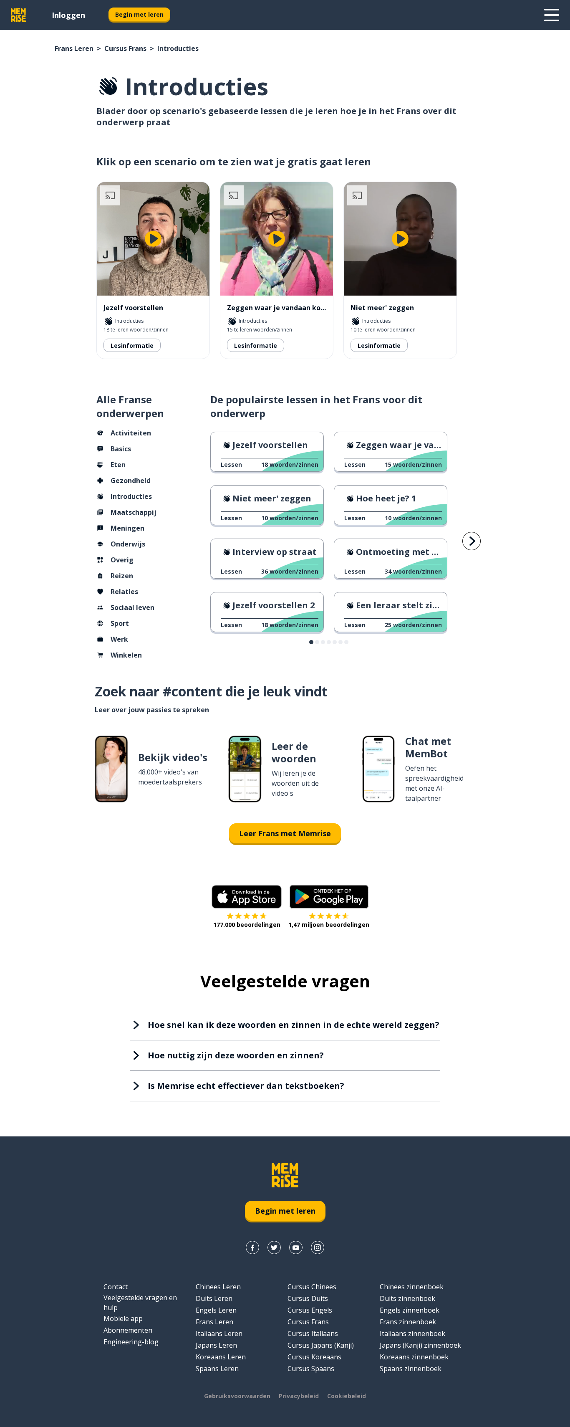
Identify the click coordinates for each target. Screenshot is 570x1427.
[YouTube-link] (296, 1247)
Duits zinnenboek (407, 1298)
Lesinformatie (132, 345)
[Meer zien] (552, 15)
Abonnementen (127, 1330)
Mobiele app (123, 1318)
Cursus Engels (310, 1310)
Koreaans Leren (221, 1356)
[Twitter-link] (274, 1247)
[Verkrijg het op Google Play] (329, 896)
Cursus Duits (308, 1298)
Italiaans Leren (219, 1333)
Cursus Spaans (311, 1368)
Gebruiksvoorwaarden (237, 1396)
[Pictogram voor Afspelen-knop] (153, 239)
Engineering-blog (131, 1341)
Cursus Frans (125, 48)
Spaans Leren (217, 1368)
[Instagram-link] (317, 1247)
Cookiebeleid (346, 1396)
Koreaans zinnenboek (414, 1356)
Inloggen (68, 15)
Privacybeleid (299, 1396)
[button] (311, 642)
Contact (115, 1286)
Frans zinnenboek (408, 1321)
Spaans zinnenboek (410, 1368)
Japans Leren (216, 1345)
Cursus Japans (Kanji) (321, 1345)
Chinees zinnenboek (412, 1286)
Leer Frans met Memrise (285, 833)
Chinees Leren (218, 1286)
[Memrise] (18, 15)
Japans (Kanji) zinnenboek (420, 1345)
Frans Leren (74, 48)
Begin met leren (139, 14)
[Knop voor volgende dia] (471, 541)
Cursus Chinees (312, 1286)
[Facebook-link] (252, 1247)
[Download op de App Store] (247, 896)
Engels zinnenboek (409, 1310)
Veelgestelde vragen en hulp (140, 1302)
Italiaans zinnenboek (412, 1333)
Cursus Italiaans (313, 1333)
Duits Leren (214, 1298)
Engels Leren (216, 1310)
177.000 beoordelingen (246, 925)
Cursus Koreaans (314, 1356)
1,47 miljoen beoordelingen (328, 925)
